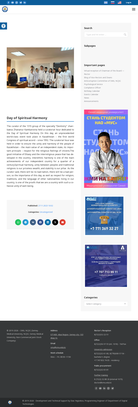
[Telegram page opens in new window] (20, 2)
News (86, 97)
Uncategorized (46, 212)
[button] (3, 25)
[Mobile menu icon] (133, 9)
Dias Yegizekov (77, 400)
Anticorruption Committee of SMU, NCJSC (102, 81)
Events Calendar (91, 94)
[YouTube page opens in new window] (12, 2)
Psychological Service (93, 84)
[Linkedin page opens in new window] (24, 2)
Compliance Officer (92, 87)
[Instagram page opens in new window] (16, 2)
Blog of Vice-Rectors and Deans (98, 77)
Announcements (91, 101)
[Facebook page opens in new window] (8, 2)
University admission (103, 349)
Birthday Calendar (92, 91)
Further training (101, 375)
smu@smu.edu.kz (58, 347)
